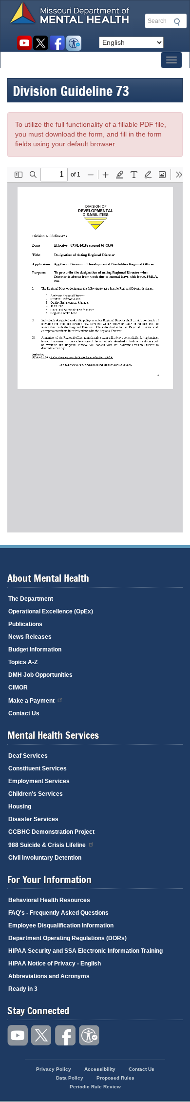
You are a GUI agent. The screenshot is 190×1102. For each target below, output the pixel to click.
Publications (25, 624)
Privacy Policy (53, 1069)
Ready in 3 (23, 988)
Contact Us (23, 713)
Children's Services (35, 793)
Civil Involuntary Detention (44, 857)
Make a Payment (31, 700)
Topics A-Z (23, 662)
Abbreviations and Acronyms (49, 976)
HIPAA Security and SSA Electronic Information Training (85, 950)
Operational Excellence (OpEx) (50, 611)
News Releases (30, 636)
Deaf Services (28, 755)
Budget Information (34, 649)
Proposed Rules (115, 1078)
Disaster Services (33, 819)
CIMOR (18, 687)
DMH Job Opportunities (40, 674)
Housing (19, 806)
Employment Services (39, 781)
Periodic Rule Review (95, 1086)
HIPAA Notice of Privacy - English (54, 963)
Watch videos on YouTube (24, 43)
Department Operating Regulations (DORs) (67, 938)
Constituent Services (37, 768)
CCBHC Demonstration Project (51, 831)
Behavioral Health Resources (49, 900)
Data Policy (69, 1078)
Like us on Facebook (57, 43)
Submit (175, 22)
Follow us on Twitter (40, 43)
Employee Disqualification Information (61, 925)
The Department (30, 598)
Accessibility (73, 43)
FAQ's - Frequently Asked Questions (58, 912)
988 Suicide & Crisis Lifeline (47, 845)
